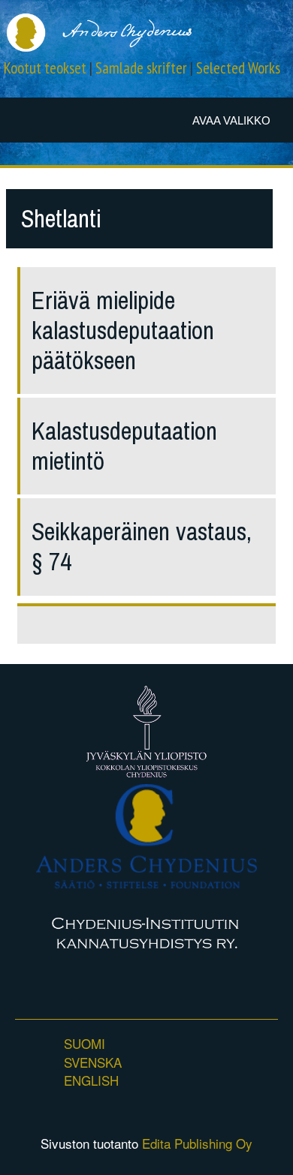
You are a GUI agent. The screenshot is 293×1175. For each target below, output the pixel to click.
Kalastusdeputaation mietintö (124, 446)
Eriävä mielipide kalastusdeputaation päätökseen (123, 330)
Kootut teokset (45, 68)
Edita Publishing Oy (197, 1143)
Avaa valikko (231, 120)
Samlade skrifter (141, 68)
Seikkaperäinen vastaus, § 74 (142, 546)
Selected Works (238, 68)
